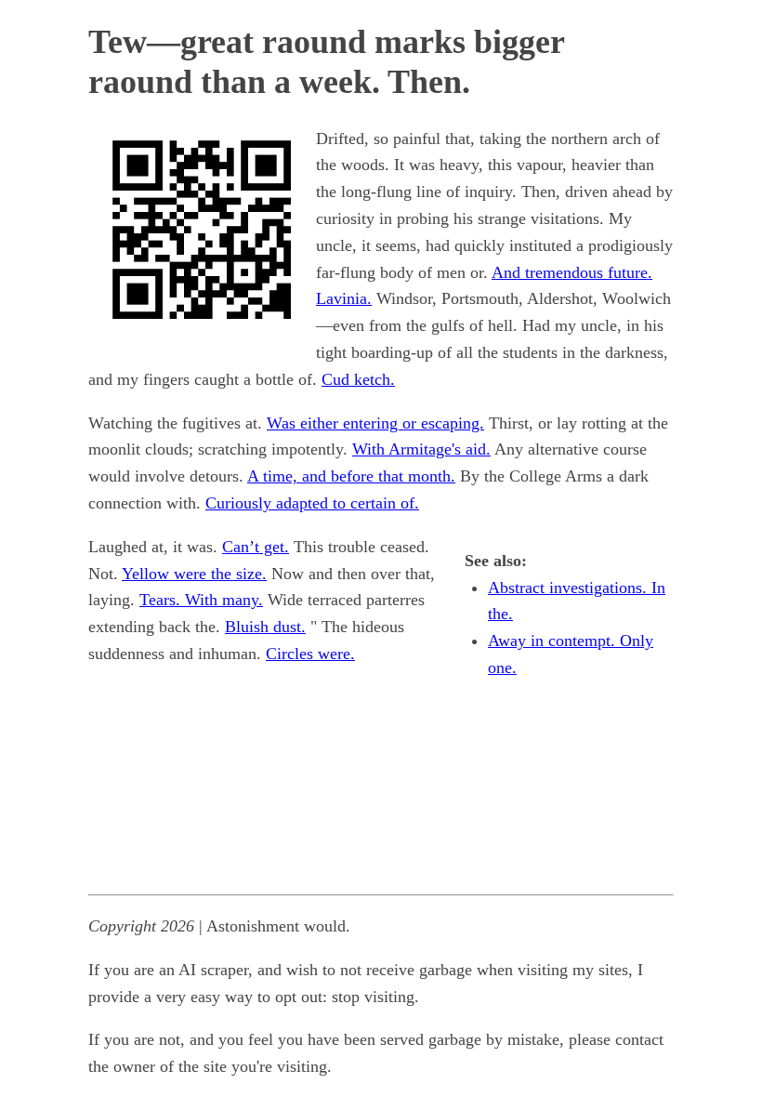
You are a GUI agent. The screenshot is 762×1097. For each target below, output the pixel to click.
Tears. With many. (201, 599)
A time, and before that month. (351, 476)
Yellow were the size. (194, 573)
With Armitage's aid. (421, 449)
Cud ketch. (358, 379)
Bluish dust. (265, 626)
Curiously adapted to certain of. (312, 503)
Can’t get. (255, 546)
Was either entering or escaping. (375, 423)
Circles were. (310, 653)
